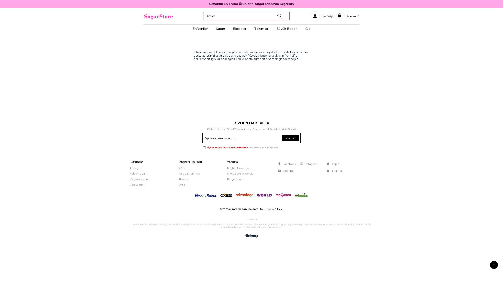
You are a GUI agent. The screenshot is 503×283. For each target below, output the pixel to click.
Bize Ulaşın (136, 184)
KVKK (181, 168)
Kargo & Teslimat (189, 173)
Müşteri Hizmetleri (238, 168)
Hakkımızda (137, 173)
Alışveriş (183, 179)
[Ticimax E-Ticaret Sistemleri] (252, 236)
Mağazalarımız (139, 179)
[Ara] (279, 16)
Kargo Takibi (235, 179)
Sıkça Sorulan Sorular (240, 173)
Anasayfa (135, 168)
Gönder (290, 138)
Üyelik (182, 184)
